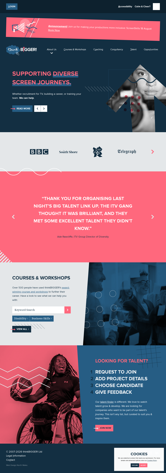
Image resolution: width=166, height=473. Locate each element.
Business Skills (42, 318)
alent (133, 49)
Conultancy (116, 49)
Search (68, 309)
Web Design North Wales (16, 465)
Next (44, 108)
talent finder (107, 402)
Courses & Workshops (41, 278)
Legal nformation (16, 455)
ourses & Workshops (75, 49)
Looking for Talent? (121, 361)
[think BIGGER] (21, 50)
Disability (21, 318)
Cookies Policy (152, 461)
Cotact (10, 460)
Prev (37, 108)
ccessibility (125, 6)
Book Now (54, 30)
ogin (11, 6)
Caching (98, 49)
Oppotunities (151, 49)
